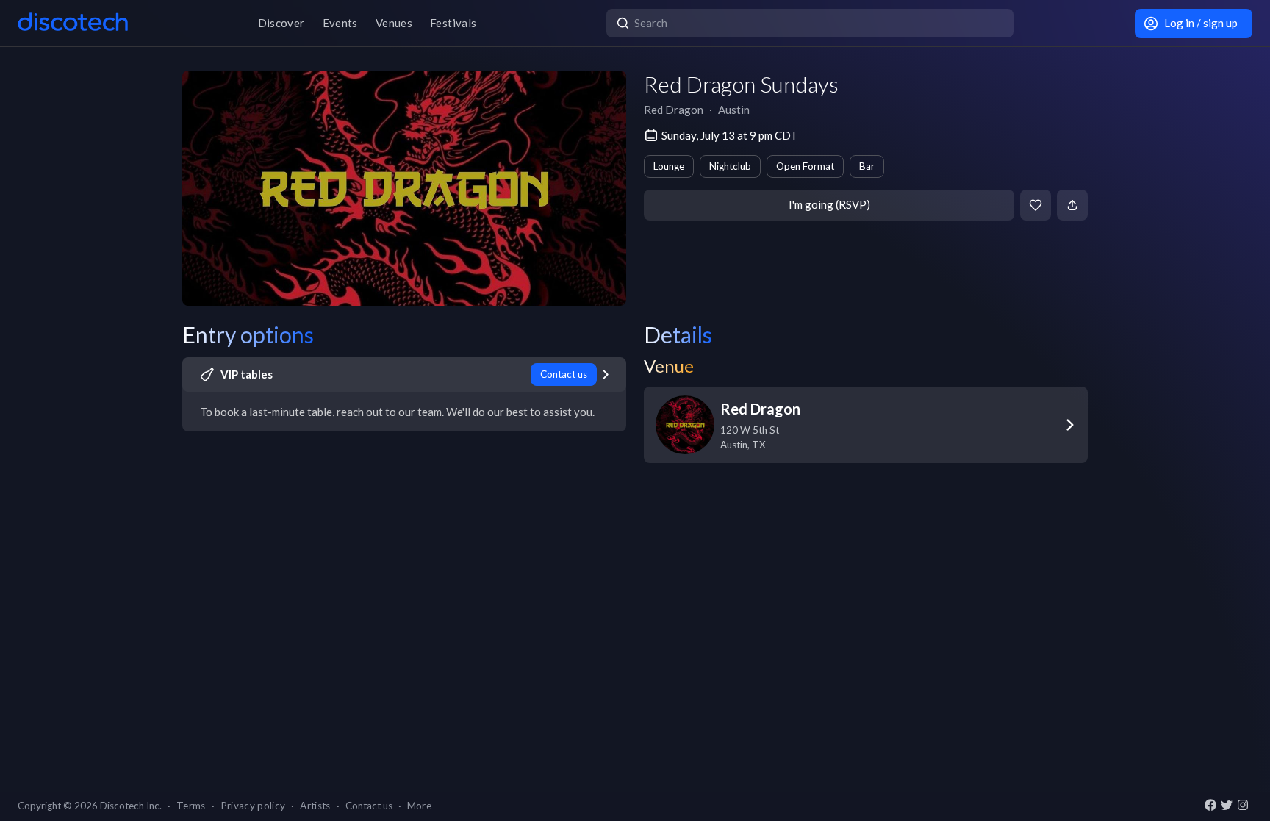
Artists (315, 805)
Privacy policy (253, 805)
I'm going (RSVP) (829, 204)
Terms (191, 805)
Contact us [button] (368, 805)
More (419, 805)
